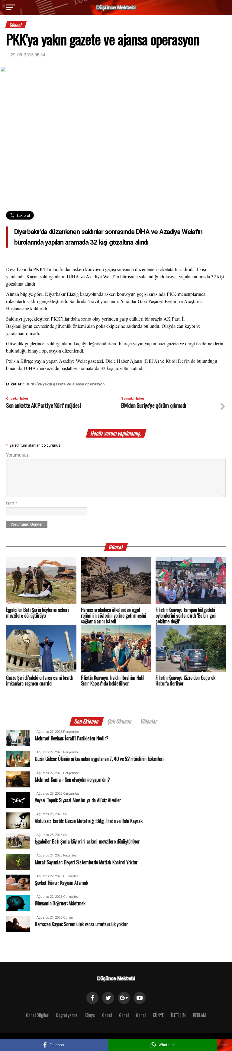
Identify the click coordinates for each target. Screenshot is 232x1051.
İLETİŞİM (178, 1015)
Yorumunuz (17, 455)
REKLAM (199, 1015)
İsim (11, 503)
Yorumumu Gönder (27, 524)
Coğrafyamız (66, 1015)
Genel (107, 1015)
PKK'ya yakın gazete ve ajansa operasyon (67, 384)
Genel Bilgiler (37, 1015)
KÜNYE (158, 1015)
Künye (90, 1015)
